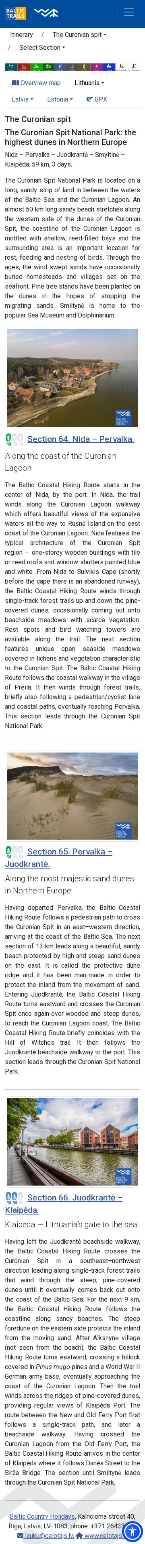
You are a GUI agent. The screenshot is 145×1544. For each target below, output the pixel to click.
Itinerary (21, 35)
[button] (80, 36)
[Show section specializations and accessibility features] (72, 66)
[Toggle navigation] (129, 12)
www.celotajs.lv (105, 1536)
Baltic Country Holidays (42, 1516)
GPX (100, 99)
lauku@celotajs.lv (48, 1536)
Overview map (40, 83)
